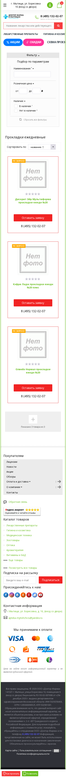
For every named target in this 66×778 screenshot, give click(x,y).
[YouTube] (40, 595)
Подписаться (50, 580)
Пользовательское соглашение (35, 750)
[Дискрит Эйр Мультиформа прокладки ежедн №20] (33, 174)
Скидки (35, 42)
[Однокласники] (23, 595)
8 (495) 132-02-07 (51, 16)
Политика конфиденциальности (33, 753)
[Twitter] (34, 595)
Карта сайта (11, 750)
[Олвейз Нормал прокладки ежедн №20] (33, 344)
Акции (15, 42)
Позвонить (31, 773)
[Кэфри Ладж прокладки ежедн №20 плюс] (33, 259)
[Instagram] (11, 595)
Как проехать (12, 773)
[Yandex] (28, 595)
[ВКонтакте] (17, 595)
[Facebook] (5, 595)
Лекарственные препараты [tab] (20, 34)
